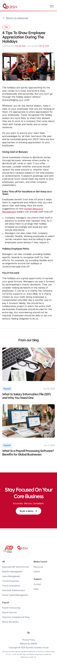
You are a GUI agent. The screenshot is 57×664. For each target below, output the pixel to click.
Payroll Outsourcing (11, 608)
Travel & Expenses (10, 581)
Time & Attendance (11, 585)
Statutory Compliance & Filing (15, 617)
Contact (37, 584)
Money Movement (10, 622)
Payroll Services (9, 612)
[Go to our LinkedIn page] (28, 632)
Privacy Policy (28, 640)
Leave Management (11, 576)
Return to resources (17, 18)
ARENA (34, 643)
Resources (38, 567)
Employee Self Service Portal (15, 567)
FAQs (36, 589)
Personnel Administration (13, 590)
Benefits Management (12, 571)
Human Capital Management (15, 595)
